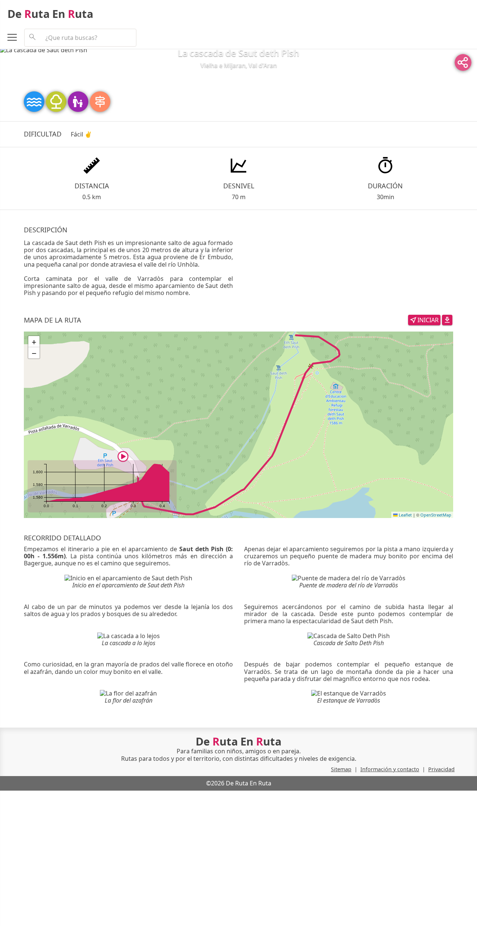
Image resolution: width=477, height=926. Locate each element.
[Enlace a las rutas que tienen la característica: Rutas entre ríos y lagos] (35, 101)
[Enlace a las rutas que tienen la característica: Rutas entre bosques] (57, 101)
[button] (123, 456)
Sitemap (341, 769)
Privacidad (441, 769)
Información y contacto (389, 769)
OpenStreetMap (435, 515)
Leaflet (405, 515)
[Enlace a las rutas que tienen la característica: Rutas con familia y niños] (79, 101)
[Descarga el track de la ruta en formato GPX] (447, 320)
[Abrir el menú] (15, 38)
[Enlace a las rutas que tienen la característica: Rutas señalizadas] (100, 101)
